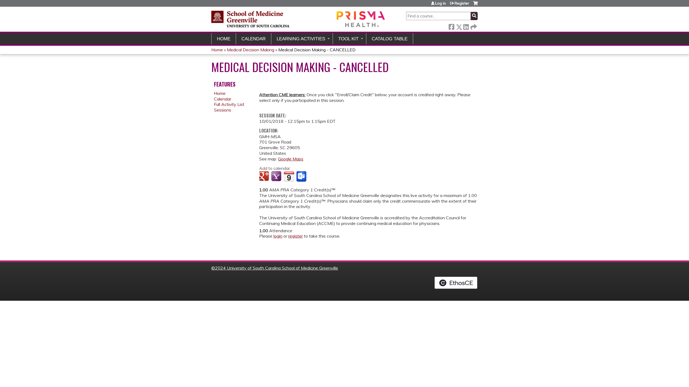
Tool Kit (348, 38)
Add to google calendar (264, 176)
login (277, 236)
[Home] (298, 19)
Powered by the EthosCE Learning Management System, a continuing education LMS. (456, 282)
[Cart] (475, 5)
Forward (473, 26)
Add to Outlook (301, 176)
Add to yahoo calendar (276, 176)
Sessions (222, 110)
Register (462, 3)
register (295, 236)
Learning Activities (301, 38)
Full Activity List (229, 104)
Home (223, 38)
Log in (440, 3)
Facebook (451, 26)
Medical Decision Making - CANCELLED (317, 49)
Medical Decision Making (250, 49)
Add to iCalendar (288, 176)
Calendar (253, 38)
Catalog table (389, 38)
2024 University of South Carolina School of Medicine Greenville (276, 268)
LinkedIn (466, 26)
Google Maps (290, 159)
